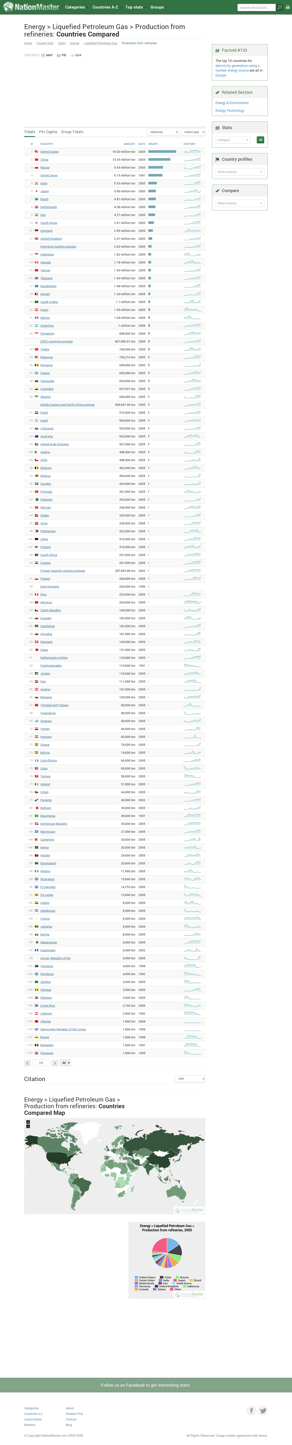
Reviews (29, 1425)
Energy (74, 43)
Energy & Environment (232, 102)
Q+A (78, 55)
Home (28, 43)
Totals (29, 131)
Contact (71, 1419)
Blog (69, 1425)
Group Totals (72, 131)
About (70, 1408)
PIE (64, 55)
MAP (49, 55)
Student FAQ (74, 1414)
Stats (61, 43)
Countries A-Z (33, 1414)
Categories (75, 7)
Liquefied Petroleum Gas (100, 43)
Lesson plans (33, 1419)
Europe (220, 75)
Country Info (45, 43)
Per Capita (48, 131)
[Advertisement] (114, 90)
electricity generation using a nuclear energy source (237, 68)
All (260, 140)
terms (263, 1435)
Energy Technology (229, 110)
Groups (157, 7)
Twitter (263, 1410)
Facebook (251, 1410)
